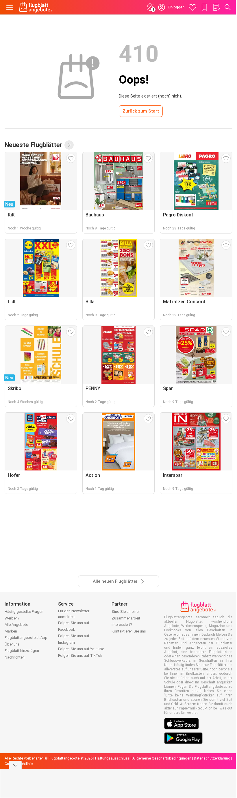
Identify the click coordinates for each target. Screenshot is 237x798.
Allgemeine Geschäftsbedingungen (161, 758)
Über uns (12, 644)
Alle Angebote (16, 624)
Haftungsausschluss (112, 758)
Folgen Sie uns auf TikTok (80, 655)
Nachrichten (15, 657)
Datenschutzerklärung (212, 758)
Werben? (12, 618)
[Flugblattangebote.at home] (36, 7)
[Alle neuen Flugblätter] (69, 145)
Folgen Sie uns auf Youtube (81, 649)
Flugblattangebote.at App (26, 637)
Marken (11, 631)
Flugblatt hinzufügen (22, 650)
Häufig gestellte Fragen (24, 611)
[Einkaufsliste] (216, 7)
